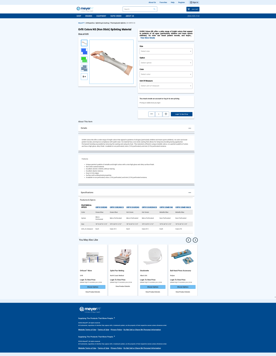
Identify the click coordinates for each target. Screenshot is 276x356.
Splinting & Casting (102, 23)
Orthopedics (90, 23)
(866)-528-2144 (193, 16)
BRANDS (88, 16)
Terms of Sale (103, 330)
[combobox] (166, 51)
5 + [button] (84, 76)
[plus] (166, 114)
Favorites (163, 2)
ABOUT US (130, 16)
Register (181, 2)
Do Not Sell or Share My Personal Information (142, 330)
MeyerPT (81, 23)
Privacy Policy (116, 330)
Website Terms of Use (87, 330)
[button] (151, 114)
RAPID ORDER (116, 16)
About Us (152, 2)
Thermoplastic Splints (118, 23)
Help (172, 2)
